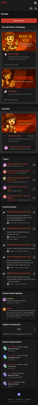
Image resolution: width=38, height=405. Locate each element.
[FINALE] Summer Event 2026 (19, 147)
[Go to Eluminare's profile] (4, 299)
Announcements (14, 136)
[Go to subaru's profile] (4, 309)
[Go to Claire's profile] (6, 148)
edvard (10, 373)
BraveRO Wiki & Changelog (13, 27)
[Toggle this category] (35, 27)
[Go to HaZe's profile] (5, 178)
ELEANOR (11, 382)
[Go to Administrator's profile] (5, 172)
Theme (10, 399)
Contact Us (19, 399)
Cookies (28, 399)
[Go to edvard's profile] (5, 375)
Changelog (12, 91)
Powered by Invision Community (19, 402)
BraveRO (6, 109)
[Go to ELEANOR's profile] (5, 384)
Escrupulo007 (12, 347)
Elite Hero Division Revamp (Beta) (18, 171)
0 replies (18, 317)
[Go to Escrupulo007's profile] (5, 349)
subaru (9, 308)
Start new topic (19, 21)
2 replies (16, 303)
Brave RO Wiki (13, 54)
